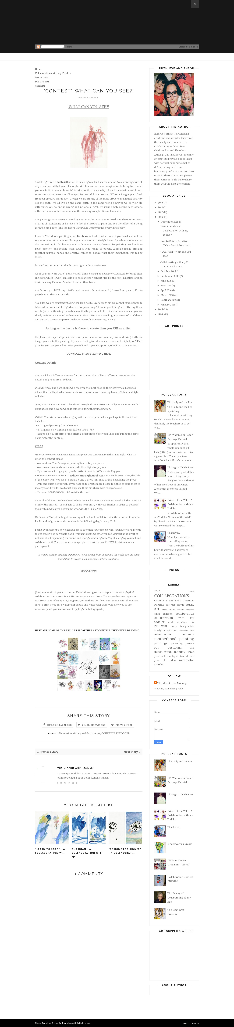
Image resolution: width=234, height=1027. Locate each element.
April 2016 (166, 290)
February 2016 (169, 299)
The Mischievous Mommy (75, 768)
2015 (160, 309)
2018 (160, 207)
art (157, 609)
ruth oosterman (168, 647)
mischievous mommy (174, 634)
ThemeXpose (67, 1023)
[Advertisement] (117, 22)
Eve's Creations (184, 600)
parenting (176, 643)
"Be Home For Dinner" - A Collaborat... (125, 850)
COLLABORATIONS (171, 595)
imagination (170, 630)
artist (165, 609)
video (172, 660)
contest (96, 733)
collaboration (184, 613)
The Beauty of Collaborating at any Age (179, 897)
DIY (171, 600)
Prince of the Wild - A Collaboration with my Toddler (180, 504)
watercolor (186, 660)
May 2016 (166, 285)
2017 (160, 212)
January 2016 (168, 304)
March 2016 (167, 295)
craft (171, 622)
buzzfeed (190, 609)
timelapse (172, 656)
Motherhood (42, 77)
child (157, 613)
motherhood (165, 638)
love (192, 630)
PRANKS (159, 604)
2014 (160, 314)
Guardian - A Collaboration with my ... (87, 852)
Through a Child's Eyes (180, 467)
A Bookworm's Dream (179, 843)
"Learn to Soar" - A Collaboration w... (50, 850)
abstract (170, 604)
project (190, 643)
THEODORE (123, 733)
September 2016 (170, 276)
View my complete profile (169, 688)
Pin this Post (124, 725)
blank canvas (177, 609)
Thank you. (173, 532)
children (167, 613)
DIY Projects (42, 81)
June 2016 (166, 280)
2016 (160, 216)
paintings (160, 643)
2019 (160, 202)
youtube (158, 664)
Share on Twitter (93, 725)
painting (186, 638)
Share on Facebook (59, 725)
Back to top (189, 1023)
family (157, 630)
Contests (40, 85)
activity (190, 604)
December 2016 (169, 221)
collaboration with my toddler (73, 733)
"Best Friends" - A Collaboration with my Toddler (174, 230)
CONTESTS (108, 733)
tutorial (184, 656)
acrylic (180, 604)
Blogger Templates (43, 1023)
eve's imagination (182, 626)
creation (182, 622)
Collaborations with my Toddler (53, 73)
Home (38, 69)
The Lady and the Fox (179, 402)
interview (184, 630)
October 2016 (168, 271)
